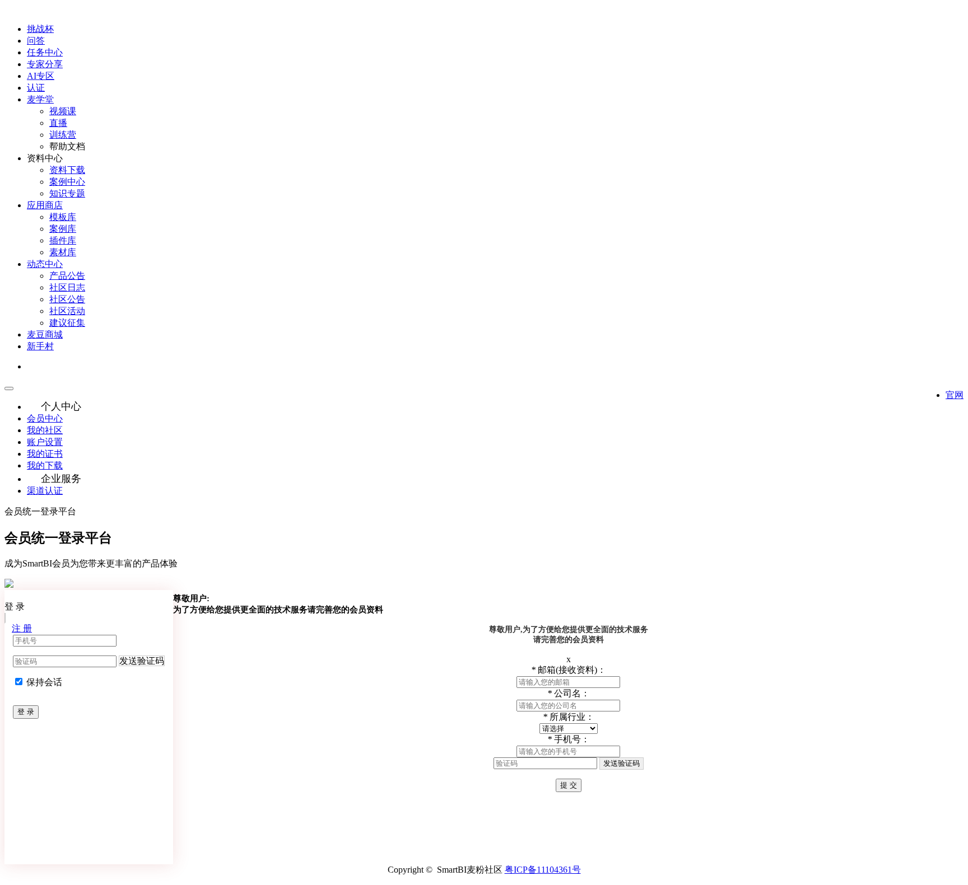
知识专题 (67, 193)
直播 (58, 123)
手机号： (568, 739)
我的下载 (45, 465)
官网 (955, 395)
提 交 (568, 785)
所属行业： (568, 717)
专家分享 (45, 64)
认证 (36, 87)
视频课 (62, 111)
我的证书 (45, 453)
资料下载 (67, 170)
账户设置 (45, 442)
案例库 (62, 228)
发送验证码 (141, 661)
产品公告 (67, 275)
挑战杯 (40, 29)
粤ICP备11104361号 (543, 869)
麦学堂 (40, 99)
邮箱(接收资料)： (568, 670)
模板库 (62, 217)
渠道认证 (45, 490)
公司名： (568, 693)
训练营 (62, 134)
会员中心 (45, 418)
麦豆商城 (45, 334)
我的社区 (45, 430)
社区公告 (67, 299)
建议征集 (67, 322)
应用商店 (45, 205)
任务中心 (45, 52)
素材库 (62, 252)
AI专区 (40, 76)
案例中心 (67, 181)
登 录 (25, 712)
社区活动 (67, 311)
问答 (36, 40)
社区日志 (67, 287)
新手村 (40, 346)
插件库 (62, 240)
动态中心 (45, 264)
